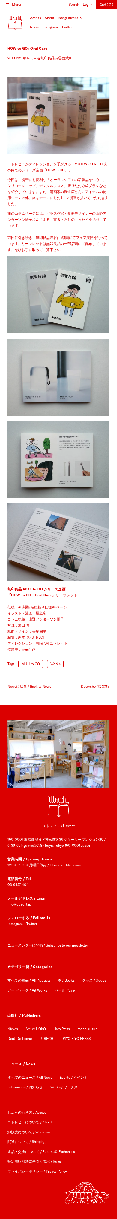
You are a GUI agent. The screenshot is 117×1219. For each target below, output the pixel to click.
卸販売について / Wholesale (29, 1132)
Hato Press (61, 1029)
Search (74, 4)
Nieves (13, 1029)
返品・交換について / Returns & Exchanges (41, 1151)
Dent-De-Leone (20, 1038)
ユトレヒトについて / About (30, 1122)
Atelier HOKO (36, 1029)
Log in (87, 4)
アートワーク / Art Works (27, 990)
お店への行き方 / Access (27, 1112)
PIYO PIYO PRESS (76, 1038)
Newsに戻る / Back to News (29, 686)
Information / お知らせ (25, 1087)
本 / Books (66, 980)
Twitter (67, 27)
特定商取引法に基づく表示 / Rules (35, 1161)
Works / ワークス (64, 1087)
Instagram (50, 27)
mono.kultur (86, 1029)
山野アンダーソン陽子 (46, 619)
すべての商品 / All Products (29, 980)
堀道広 (41, 613)
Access (35, 18)
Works (55, 664)
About (49, 18)
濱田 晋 (23, 625)
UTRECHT (47, 1038)
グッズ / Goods (94, 980)
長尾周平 (39, 631)
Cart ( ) (106, 4)
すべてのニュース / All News (30, 1077)
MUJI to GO (31, 664)
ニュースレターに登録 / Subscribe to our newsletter (48, 945)
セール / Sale (65, 990)
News (34, 27)
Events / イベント (73, 1077)
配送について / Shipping (26, 1141)
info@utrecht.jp (69, 18)
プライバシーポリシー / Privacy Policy (37, 1171)
